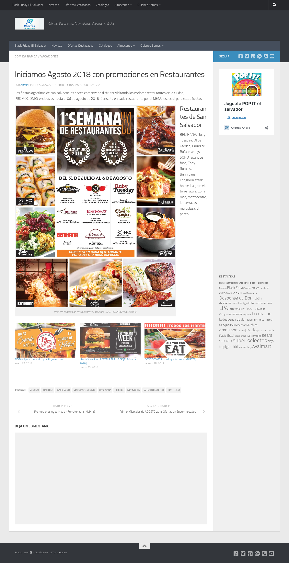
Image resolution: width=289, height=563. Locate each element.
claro (222, 293)
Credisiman (241, 293)
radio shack (240, 336)
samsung (256, 335)
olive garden (105, 389)
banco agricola (244, 282)
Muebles (251, 325)
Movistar (240, 325)
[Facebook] (240, 56)
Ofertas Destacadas (77, 5)
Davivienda (251, 293)
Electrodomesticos (260, 303)
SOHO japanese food (154, 389)
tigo (271, 341)
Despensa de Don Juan (240, 298)
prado (251, 330)
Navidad (54, 5)
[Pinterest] (253, 56)
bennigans (48, 389)
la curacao (262, 313)
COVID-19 (230, 293)
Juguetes (247, 314)
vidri (235, 346)
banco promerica (260, 282)
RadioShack (227, 335)
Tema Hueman (60, 552)
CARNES (255, 288)
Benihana (34, 389)
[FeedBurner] (265, 56)
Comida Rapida (26, 56)
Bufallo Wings (63, 389)
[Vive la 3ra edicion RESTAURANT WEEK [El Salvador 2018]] (110, 340)
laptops (257, 319)
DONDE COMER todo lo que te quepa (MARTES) (170, 359)
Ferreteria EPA (236, 309)
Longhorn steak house (84, 389)
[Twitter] (246, 56)
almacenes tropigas (228, 283)
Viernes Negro (246, 347)
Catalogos (102, 5)
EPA (223, 308)
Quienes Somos (147, 5)
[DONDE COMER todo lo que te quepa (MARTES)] (174, 340)
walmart (262, 346)
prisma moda (265, 330)
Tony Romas (174, 389)
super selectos (250, 340)
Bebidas (222, 288)
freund (251, 308)
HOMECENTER (235, 314)
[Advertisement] (254, 24)
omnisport (228, 330)
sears (267, 335)
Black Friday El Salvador (27, 5)
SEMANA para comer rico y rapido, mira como (39, 359)
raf (249, 335)
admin (24, 85)
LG (262, 319)
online (242, 330)
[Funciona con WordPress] (31, 552)
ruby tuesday (133, 389)
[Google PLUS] (259, 56)
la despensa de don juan (236, 319)
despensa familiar (230, 303)
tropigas (225, 347)
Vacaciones (49, 56)
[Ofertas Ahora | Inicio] (29, 24)
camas (248, 288)
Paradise (119, 389)
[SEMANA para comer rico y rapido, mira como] (45, 340)
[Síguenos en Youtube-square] (272, 56)
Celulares (264, 288)
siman (225, 341)
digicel (246, 303)
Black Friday (236, 288)
